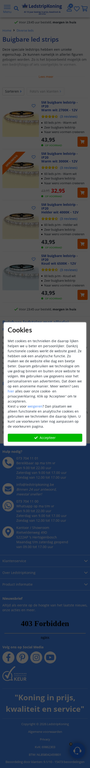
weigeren (35, 406)
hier (11, 391)
